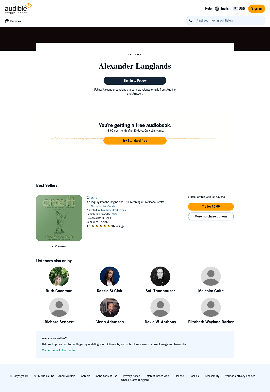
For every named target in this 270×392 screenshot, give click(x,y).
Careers (85, 376)
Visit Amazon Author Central (59, 350)
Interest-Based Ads (157, 376)
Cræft (92, 197)
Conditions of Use (106, 376)
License (179, 376)
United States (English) (135, 380)
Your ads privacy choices (240, 376)
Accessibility (212, 376)
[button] (135, 141)
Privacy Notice (131, 376)
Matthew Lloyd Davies (113, 210)
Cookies (194, 376)
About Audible (66, 376)
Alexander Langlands (103, 206)
